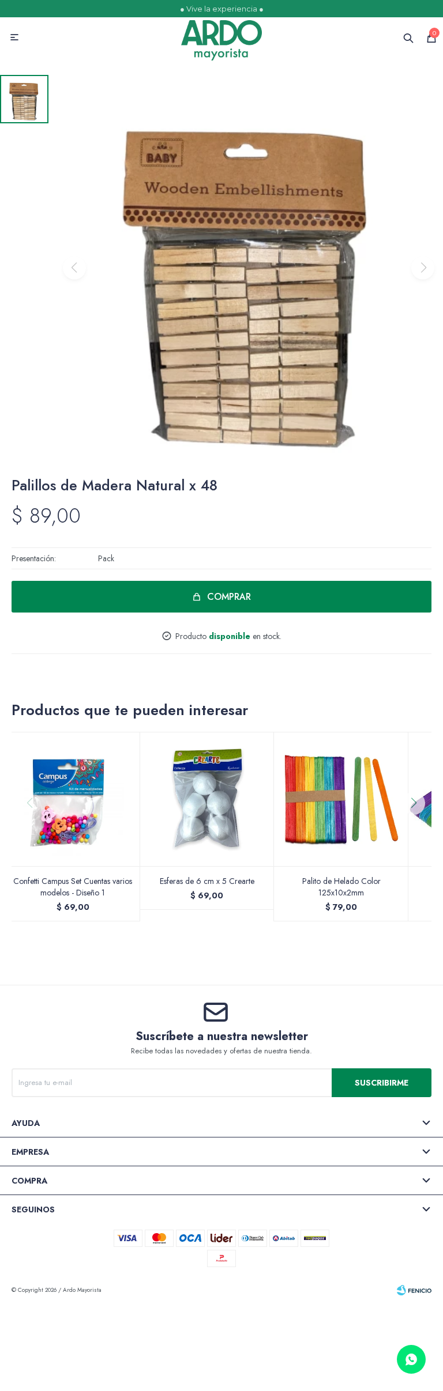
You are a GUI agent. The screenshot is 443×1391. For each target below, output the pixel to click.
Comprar (229, 596)
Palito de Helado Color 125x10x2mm (341, 886)
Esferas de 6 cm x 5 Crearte (207, 881)
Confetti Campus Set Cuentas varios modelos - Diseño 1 (72, 886)
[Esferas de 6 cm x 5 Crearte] (207, 799)
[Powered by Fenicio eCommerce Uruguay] (414, 1290)
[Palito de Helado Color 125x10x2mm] (341, 799)
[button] (418, 826)
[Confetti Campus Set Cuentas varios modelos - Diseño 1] (73, 799)
